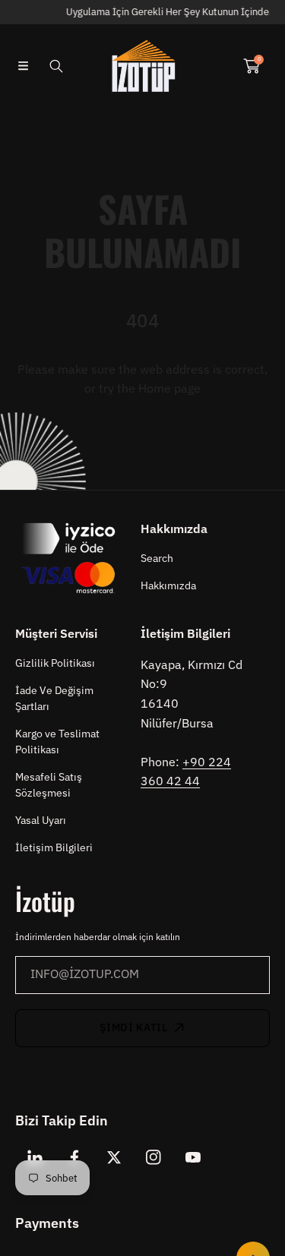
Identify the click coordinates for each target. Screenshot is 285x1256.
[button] (23, 66)
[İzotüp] (143, 66)
